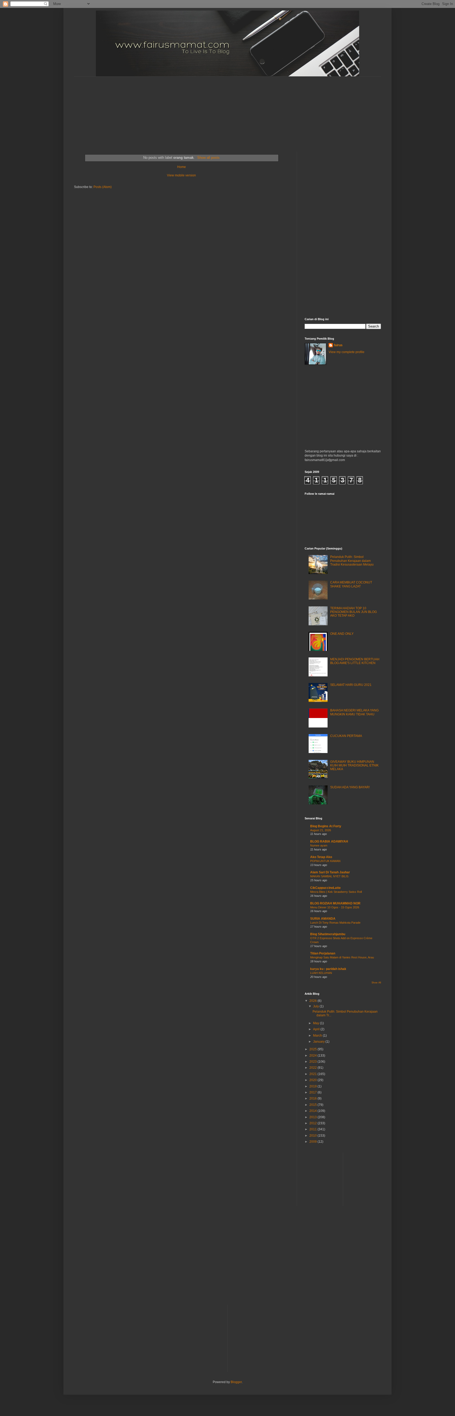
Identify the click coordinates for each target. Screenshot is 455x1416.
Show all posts (208, 158)
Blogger (236, 1382)
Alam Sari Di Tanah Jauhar (330, 872)
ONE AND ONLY (342, 634)
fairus (338, 345)
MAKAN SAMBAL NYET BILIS (329, 876)
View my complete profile (346, 352)
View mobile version (181, 175)
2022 (313, 1068)
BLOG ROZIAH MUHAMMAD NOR (335, 903)
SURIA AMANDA (322, 918)
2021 (313, 1074)
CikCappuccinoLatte (325, 888)
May (316, 1023)
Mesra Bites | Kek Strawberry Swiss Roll (336, 891)
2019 (313, 1086)
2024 (313, 1055)
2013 (313, 1117)
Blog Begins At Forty (325, 826)
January (319, 1041)
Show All (376, 982)
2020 (313, 1080)
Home (181, 167)
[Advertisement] (201, 109)
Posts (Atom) (102, 187)
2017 (313, 1092)
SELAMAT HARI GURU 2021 (351, 685)
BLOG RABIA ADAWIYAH (329, 841)
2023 (313, 1061)
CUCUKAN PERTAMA (346, 736)
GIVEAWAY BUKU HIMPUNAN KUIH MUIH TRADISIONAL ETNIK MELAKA (354, 765)
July (316, 1006)
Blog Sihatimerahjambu (327, 934)
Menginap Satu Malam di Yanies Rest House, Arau (342, 957)
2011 (313, 1129)
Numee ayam (318, 845)
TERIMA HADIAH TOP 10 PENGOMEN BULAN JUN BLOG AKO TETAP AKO (353, 612)
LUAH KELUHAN (321, 972)
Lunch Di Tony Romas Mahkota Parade (335, 922)
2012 (313, 1123)
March (318, 1035)
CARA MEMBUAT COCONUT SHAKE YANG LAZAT (351, 584)
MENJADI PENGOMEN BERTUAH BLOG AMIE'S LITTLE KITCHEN (354, 661)
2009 (313, 1141)
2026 (313, 1001)
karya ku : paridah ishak (328, 969)
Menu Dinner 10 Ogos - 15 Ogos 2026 (334, 907)
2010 (313, 1135)
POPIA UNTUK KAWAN (325, 861)
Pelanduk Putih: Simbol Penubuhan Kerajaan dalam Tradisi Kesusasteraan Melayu (352, 560)
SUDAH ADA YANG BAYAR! (350, 787)
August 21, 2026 (320, 830)
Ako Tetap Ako (321, 857)
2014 (313, 1111)
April (316, 1029)
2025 (313, 1049)
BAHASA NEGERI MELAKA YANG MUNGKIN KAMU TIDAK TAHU (354, 712)
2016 (313, 1098)
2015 (313, 1105)
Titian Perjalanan (322, 953)
